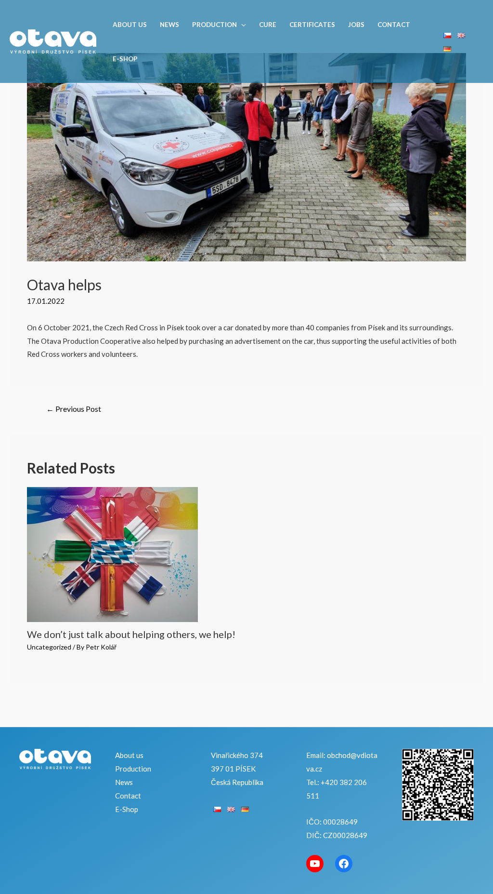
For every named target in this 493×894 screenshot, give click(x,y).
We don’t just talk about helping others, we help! (131, 634)
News (169, 24)
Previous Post (73, 408)
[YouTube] (315, 863)
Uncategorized (49, 647)
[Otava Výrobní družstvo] (53, 40)
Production (214, 24)
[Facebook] (343, 863)
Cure (267, 24)
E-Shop (125, 59)
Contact (393, 24)
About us (130, 24)
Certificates (312, 24)
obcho (337, 755)
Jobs (356, 24)
